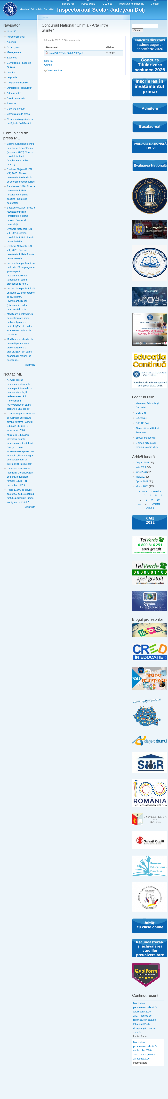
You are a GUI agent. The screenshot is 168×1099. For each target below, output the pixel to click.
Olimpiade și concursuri (19, 88)
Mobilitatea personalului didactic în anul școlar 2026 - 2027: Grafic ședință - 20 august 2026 (145, 1050)
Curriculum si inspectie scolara (19, 65)
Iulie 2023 (141, 467)
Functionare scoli (16, 36)
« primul (143, 491)
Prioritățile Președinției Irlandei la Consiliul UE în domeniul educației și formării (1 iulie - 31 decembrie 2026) (20, 476)
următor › (156, 504)
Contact (155, 3)
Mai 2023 (140, 476)
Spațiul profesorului (146, 437)
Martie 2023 (142, 486)
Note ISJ (11, 31)
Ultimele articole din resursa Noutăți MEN (147, 445)
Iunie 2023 (141, 472)
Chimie (48, 65)
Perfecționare (14, 47)
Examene (12, 57)
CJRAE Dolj (142, 423)
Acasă (45, 17)
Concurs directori (16, 108)
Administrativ (14, 93)
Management (14, 52)
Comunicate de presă (18, 114)
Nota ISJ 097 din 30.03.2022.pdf (66, 53)
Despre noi (68, 3)
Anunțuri (11, 42)
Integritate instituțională (131, 3)
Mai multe (30, 364)
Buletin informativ (16, 98)
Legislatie (12, 77)
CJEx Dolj (141, 418)
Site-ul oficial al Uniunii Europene (147, 430)
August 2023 (142, 462)
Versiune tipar (55, 70)
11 (139, 504)
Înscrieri (11, 72)
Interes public (88, 3)
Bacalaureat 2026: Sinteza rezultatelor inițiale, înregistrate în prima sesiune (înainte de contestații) (21, 194)
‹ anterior (156, 491)
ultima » (150, 508)
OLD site (107, 3)
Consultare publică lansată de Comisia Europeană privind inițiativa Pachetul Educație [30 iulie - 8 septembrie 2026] (21, 421)
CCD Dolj (141, 412)
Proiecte (11, 103)
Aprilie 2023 (142, 481)
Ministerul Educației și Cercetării (147, 405)
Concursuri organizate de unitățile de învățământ (20, 121)
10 (158, 499)
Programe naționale (17, 82)
